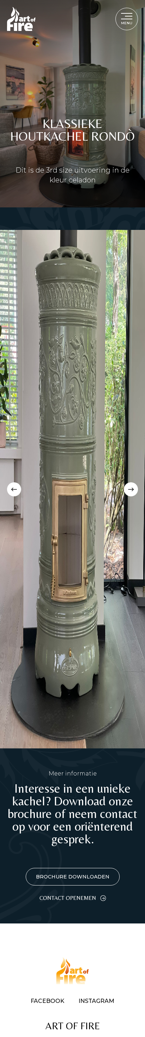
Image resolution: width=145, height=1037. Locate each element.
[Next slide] (131, 489)
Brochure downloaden (72, 877)
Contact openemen (67, 898)
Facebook (47, 1001)
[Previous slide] (14, 489)
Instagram (96, 1001)
